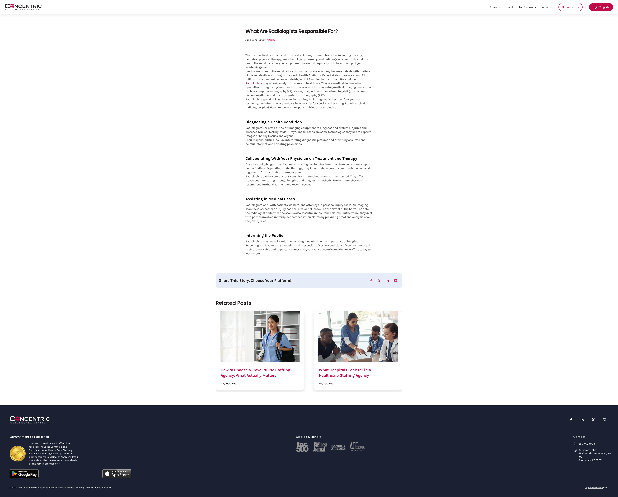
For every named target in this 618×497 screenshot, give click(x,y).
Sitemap (80, 487)
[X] (379, 280)
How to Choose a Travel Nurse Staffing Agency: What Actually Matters (260, 337)
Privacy (89, 487)
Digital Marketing (594, 487)
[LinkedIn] (387, 280)
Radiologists (253, 83)
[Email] (395, 280)
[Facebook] (371, 280)
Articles (271, 39)
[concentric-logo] (23, 5)
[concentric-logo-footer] (30, 417)
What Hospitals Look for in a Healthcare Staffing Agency (358, 337)
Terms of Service (103, 487)
